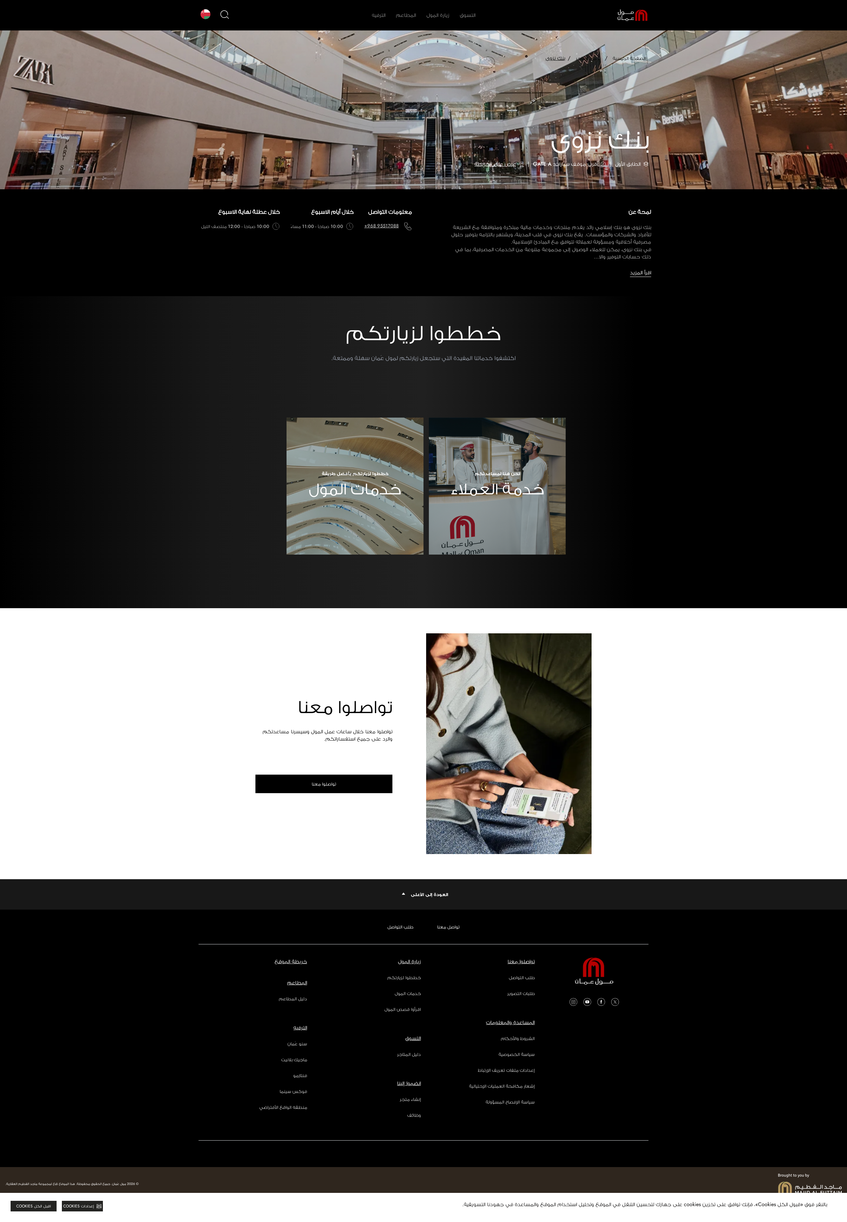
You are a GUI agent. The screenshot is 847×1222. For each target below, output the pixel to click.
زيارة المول (437, 15)
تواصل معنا (448, 927)
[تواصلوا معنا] (509, 743)
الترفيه (378, 15)
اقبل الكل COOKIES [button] (33, 1206)
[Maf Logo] (810, 1184)
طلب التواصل (400, 927)
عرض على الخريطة (495, 164)
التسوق (467, 15)
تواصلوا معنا (324, 784)
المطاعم (406, 15)
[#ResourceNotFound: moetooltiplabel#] (627, 15)
